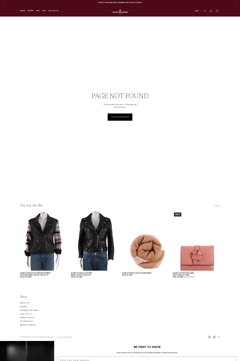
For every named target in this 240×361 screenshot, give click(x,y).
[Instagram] (209, 337)
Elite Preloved (31, 337)
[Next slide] (63, 241)
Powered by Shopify (46, 337)
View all (217, 206)
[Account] (211, 11)
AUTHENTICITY (26, 321)
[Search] (205, 11)
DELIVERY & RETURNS (29, 310)
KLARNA (23, 307)
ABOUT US (24, 303)
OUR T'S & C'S (26, 314)
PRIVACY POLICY (27, 318)
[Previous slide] (24, 241)
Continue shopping (120, 117)
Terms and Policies (64, 337)
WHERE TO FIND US (28, 325)
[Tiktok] (214, 337)
